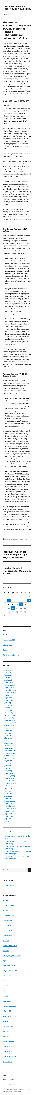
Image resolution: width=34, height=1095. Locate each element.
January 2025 (9, 718)
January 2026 (9, 687)
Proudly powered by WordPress (13, 1091)
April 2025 (8, 710)
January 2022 (9, 803)
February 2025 (9, 715)
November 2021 (10, 809)
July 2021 (7, 819)
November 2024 (10, 723)
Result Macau (7, 930)
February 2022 (9, 801)
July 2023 (7, 763)
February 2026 (9, 685)
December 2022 (10, 781)
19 (13, 608)
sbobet (5, 650)
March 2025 (8, 713)
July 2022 (7, 791)
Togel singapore (8, 915)
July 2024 (7, 733)
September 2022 (10, 788)
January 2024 (9, 748)
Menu (6, 14)
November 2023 (10, 753)
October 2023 (9, 756)
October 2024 (9, 725)
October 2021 (9, 811)
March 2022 (8, 798)
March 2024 (8, 743)
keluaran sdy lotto (9, 1056)
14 (21, 604)
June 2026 (8, 675)
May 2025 (8, 708)
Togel (5, 635)
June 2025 (8, 705)
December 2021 (9, 806)
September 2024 (10, 728)
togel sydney (7, 1061)
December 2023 (10, 751)
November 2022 (10, 783)
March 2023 (8, 773)
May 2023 (7, 768)
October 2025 (9, 695)
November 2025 (10, 693)
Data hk (5, 910)
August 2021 (8, 816)
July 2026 (7, 672)
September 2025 (10, 698)
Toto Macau (7, 925)
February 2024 (9, 745)
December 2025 (10, 690)
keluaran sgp (7, 645)
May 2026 (8, 677)
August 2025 (9, 700)
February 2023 (9, 776)
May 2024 (8, 738)
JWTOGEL (11, 94)
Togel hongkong (9, 905)
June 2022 (8, 793)
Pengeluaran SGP (9, 640)
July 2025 (7, 703)
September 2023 (10, 758)
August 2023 (8, 761)
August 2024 (9, 730)
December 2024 (10, 720)
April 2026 (8, 680)
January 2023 (9, 778)
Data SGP (6, 900)
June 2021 (7, 821)
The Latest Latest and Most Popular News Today (17, 7)
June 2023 (8, 766)
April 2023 (8, 771)
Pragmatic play (8, 920)
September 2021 (10, 814)
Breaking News (9, 885)
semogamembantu (11, 539)
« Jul (8, 619)
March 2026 (8, 682)
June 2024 (8, 735)
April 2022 (8, 796)
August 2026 (9, 670)
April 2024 (8, 740)
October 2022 (9, 786)
